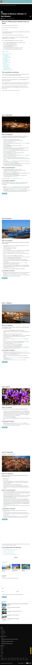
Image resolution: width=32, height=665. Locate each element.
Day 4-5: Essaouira (5, 58)
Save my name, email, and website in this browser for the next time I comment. (13, 594)
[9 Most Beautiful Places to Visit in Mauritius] (26, 566)
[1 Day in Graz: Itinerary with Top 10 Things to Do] (4, 608)
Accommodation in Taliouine (6, 65)
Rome (6, 659)
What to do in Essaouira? (6, 59)
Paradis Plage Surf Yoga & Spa (13, 357)
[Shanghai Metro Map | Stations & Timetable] (4, 619)
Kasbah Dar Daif (6, 511)
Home (2, 5)
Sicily (15, 659)
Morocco (16, 557)
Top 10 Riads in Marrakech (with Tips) (9, 550)
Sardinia (9, 659)
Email (3, 591)
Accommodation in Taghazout (7, 62)
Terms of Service (3, 632)
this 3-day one (16, 504)
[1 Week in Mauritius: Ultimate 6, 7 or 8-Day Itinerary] (16, 566)
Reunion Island (3, 659)
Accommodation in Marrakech (7, 57)
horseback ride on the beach (20, 338)
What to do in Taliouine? (6, 64)
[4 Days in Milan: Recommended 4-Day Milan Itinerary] (4, 612)
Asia (1, 650)
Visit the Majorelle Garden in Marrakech (9, 553)
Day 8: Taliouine (4, 63)
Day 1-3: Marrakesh (5, 54)
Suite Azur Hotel (20, 273)
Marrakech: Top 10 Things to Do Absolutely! (9, 554)
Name (3, 588)
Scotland (12, 659)
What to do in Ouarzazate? (6, 67)
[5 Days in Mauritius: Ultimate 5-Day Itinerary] (6, 566)
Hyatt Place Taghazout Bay (18, 359)
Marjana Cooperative (11, 267)
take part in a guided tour (13, 246)
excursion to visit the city (17, 343)
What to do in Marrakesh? (6, 55)
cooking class (23, 155)
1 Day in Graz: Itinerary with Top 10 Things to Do (13, 607)
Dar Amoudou (21, 516)
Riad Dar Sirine (10, 186)
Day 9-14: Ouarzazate (5, 66)
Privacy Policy (3, 631)
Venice (23, 659)
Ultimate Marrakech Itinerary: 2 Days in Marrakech (10, 549)
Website (18, 591)
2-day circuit (11, 504)
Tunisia (21, 659)
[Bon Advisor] (4, 2)
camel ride (18, 171)
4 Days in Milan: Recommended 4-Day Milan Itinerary (14, 611)
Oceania (2, 653)
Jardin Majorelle (23, 143)
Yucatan (27, 659)
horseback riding (22, 262)
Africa (4, 5)
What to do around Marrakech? (7, 56)
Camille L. (3, 18)
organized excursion (15, 176)
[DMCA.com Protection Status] (28, 663)
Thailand (18, 659)
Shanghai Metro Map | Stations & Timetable (13, 618)
